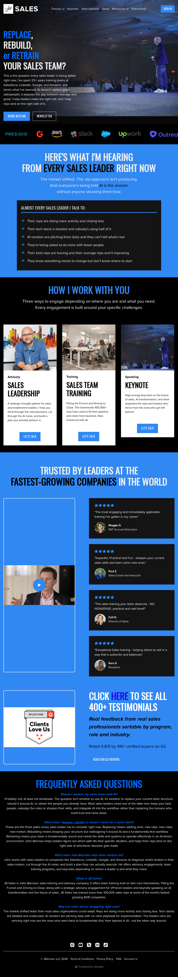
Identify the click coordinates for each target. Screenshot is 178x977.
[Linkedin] (97, 945)
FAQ (118, 959)
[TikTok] (106, 945)
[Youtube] (81, 945)
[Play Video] (39, 585)
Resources (119, 9)
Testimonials (138, 9)
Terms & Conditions (82, 959)
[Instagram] (72, 945)
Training (56, 9)
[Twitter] (89, 945)
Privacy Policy (105, 959)
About (105, 9)
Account (129, 959)
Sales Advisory (90, 9)
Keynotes (73, 9)
